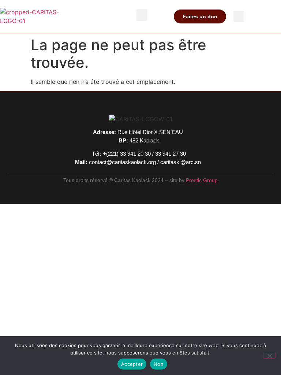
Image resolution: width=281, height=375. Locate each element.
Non (159, 364)
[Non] (269, 355)
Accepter (132, 364)
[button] (141, 15)
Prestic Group (202, 180)
